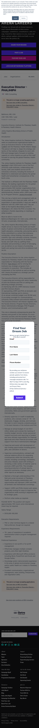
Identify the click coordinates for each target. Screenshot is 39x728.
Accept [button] (15, 18)
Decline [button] (23, 18)
